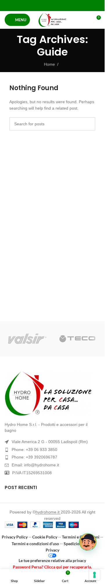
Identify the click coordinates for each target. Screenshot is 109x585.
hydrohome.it (48, 512)
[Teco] (77, 338)
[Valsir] (27, 338)
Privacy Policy (15, 536)
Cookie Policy (44, 536)
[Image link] (52, 393)
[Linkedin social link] (59, 5)
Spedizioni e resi (78, 543)
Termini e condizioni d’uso (35, 543)
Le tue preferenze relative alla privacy (52, 560)
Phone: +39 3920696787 (34, 457)
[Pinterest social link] (52, 5)
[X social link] (45, 5)
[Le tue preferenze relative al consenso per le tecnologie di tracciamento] (94, 574)
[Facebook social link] (37, 5)
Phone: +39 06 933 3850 (34, 449)
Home (49, 64)
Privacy (52, 549)
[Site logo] (52, 19)
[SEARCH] (88, 124)
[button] (88, 542)
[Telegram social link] (67, 5)
